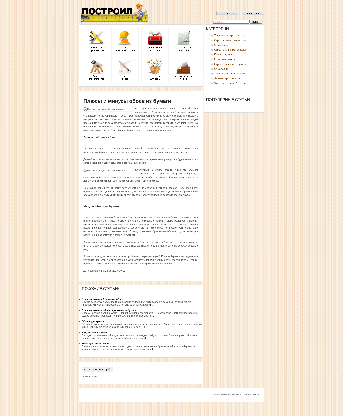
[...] (151, 304)
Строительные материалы (230, 49)
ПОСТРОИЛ (114, 13)
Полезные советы (224, 59)
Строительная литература (230, 40)
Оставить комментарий (97, 369)
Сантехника (221, 45)
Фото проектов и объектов (230, 83)
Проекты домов (223, 54)
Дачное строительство (227, 78)
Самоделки (221, 68)
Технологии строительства (230, 35)
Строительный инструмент (230, 64)
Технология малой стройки (230, 73)
